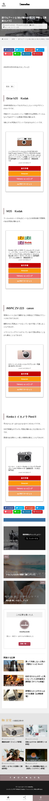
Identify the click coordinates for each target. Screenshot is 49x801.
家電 (32, 25)
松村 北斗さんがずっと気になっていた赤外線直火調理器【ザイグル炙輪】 (35, 679)
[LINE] (17, 54)
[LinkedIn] (26, 54)
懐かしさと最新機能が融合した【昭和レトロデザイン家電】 (36, 767)
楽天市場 (24, 168)
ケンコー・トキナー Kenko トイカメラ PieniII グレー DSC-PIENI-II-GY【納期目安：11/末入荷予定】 (24, 468)
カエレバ (28, 162)
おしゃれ (7, 27)
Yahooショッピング (25, 179)
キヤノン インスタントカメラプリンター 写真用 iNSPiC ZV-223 (24, 365)
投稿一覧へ (23, 644)
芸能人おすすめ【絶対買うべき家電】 (36, 743)
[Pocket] (8, 54)
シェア (24, 799)
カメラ (13, 27)
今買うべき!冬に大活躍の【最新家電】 (12, 767)
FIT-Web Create (19, 789)
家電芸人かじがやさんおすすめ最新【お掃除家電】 (35, 693)
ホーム (8, 799)
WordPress (38, 789)
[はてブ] (39, 50)
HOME (6, 39)
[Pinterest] (37, 54)
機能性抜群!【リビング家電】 (12, 742)
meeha (30, 787)
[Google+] (30, 50)
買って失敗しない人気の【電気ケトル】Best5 (35, 662)
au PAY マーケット (24, 184)
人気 (17, 27)
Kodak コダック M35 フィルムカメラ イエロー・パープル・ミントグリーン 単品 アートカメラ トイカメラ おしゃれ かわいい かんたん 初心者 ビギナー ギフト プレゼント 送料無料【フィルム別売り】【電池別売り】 (24, 253)
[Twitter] (19, 50)
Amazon (24, 173)
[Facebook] (9, 50)
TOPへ (40, 799)
